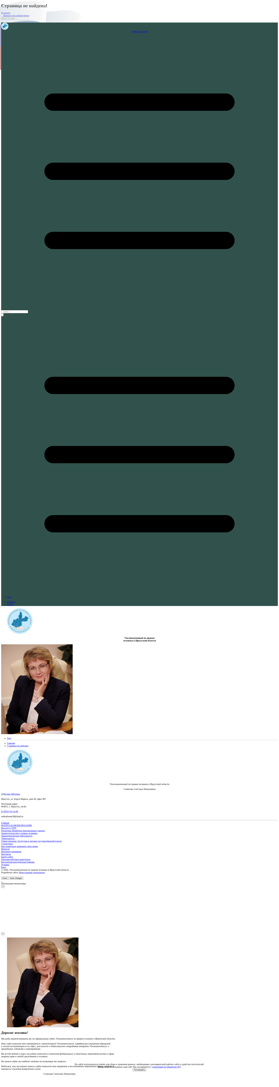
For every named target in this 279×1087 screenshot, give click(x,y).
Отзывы (5, 864)
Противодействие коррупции (15, 859)
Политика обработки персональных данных (23, 830)
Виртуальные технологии (32, 872)
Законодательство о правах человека (19, 833)
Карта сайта (7, 857)
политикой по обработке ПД (166, 1067)
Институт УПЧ (8, 828)
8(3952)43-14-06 (139, 31)
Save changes (16, 878)
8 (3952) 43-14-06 (10, 811)
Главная (5, 823)
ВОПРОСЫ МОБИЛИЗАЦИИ (16, 825)
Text (9, 597)
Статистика (7, 843)
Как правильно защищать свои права (19, 846)
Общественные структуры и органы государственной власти (31, 841)
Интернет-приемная (11, 851)
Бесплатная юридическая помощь (17, 862)
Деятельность (8, 838)
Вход (3, 867)
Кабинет (11, 602)
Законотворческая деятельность (16, 836)
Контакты (6, 854)
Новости (5, 849)
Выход (10, 604)
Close (4, 878)
